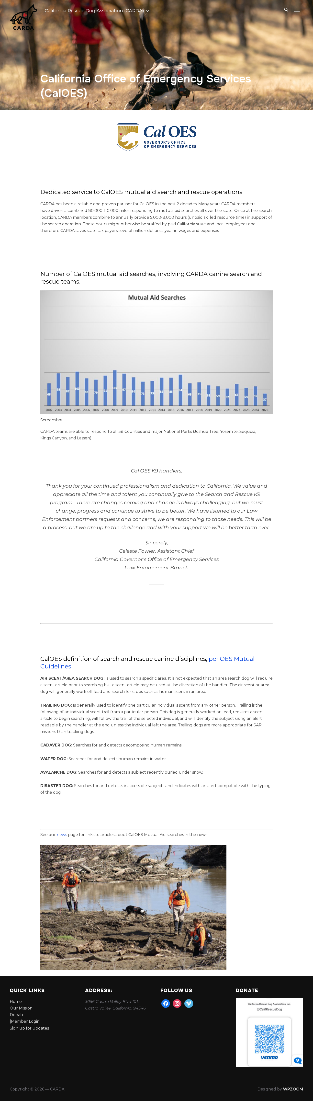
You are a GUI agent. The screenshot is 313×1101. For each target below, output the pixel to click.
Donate (17, 1014)
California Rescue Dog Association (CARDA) (94, 10)
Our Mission (21, 1008)
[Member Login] (25, 1021)
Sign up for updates (29, 1028)
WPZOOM (293, 1089)
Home (16, 1001)
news (62, 834)
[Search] (286, 9)
